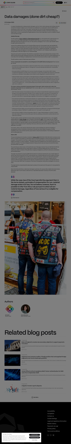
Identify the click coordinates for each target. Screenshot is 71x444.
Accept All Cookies (34, 434)
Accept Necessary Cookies (34, 437)
